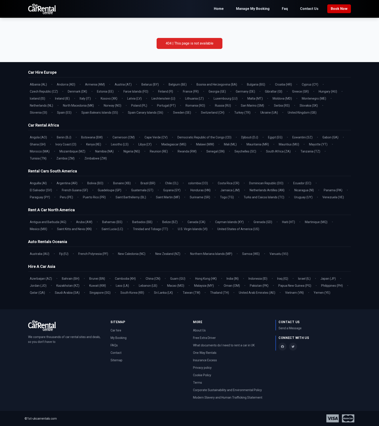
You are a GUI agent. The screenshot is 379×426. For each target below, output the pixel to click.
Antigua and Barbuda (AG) (48, 222)
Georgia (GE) (217, 91)
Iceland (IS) (37, 98)
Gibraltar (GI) (273, 91)
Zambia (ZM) (65, 158)
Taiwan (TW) (191, 292)
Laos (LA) (122, 285)
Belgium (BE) (178, 84)
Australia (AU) (39, 254)
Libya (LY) (145, 144)
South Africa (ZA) (278, 151)
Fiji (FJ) (63, 254)
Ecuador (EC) (302, 183)
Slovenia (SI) (38, 112)
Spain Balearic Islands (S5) (99, 112)
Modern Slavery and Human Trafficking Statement (227, 397)
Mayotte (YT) (318, 144)
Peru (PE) (66, 197)
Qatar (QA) (37, 292)
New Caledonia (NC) (131, 254)
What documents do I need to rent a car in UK (224, 345)
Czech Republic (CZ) (44, 91)
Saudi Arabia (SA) (67, 292)
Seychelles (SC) (245, 151)
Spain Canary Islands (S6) (145, 112)
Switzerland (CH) (212, 112)
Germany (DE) (245, 91)
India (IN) (233, 278)
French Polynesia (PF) (93, 254)
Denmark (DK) (77, 91)
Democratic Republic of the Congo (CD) (204, 137)
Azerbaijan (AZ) (41, 278)
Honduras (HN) (200, 190)
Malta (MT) (255, 98)
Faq (285, 9)
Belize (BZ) (170, 222)
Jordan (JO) (38, 285)
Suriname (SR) (200, 197)
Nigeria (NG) (131, 151)
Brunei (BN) (97, 278)
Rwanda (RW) (187, 151)
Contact (116, 352)
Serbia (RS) (282, 105)
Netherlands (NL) (41, 105)
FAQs (114, 345)
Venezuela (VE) (333, 197)
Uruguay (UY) (303, 197)
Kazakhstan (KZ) (67, 285)
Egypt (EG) (275, 137)
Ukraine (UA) (269, 112)
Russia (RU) (223, 105)
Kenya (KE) (93, 144)
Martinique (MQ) (316, 222)
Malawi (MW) (205, 144)
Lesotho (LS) (120, 144)
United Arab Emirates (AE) (257, 292)
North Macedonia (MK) (78, 105)
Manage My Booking (253, 9)
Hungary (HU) (328, 91)
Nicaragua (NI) (304, 190)
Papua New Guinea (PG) (294, 285)
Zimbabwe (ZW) (95, 158)
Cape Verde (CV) (156, 137)
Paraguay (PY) (40, 197)
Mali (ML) (230, 144)
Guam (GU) (177, 278)
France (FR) (191, 91)
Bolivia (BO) (95, 183)
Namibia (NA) (104, 151)
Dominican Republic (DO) (266, 183)
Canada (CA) (196, 222)
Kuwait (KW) (97, 285)
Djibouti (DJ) (249, 137)
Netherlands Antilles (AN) (267, 190)
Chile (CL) (171, 183)
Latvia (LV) (134, 98)
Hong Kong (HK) (206, 278)
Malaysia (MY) (204, 285)
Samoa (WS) (251, 254)
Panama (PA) (333, 190)
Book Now (339, 9)
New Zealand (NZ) (167, 254)
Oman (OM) (232, 285)
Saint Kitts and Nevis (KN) (74, 229)
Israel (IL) (304, 278)
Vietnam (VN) (294, 292)
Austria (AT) (123, 84)
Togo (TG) (227, 197)
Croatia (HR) (283, 84)
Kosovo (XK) (109, 98)
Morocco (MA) (40, 151)
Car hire (116, 330)
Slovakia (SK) (309, 105)
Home (219, 9)
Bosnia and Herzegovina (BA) (217, 84)
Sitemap (116, 360)
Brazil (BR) (148, 183)
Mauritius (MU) (289, 144)
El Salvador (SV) (41, 190)
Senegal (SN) (215, 151)
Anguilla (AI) (38, 183)
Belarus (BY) (150, 84)
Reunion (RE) (159, 151)
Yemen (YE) (322, 292)
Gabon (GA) (330, 137)
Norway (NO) (112, 105)
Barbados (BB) (142, 222)
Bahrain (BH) (70, 278)
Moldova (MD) (282, 98)
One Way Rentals (204, 352)
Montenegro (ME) (314, 98)
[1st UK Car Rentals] (42, 8)
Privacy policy (202, 367)
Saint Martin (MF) (168, 197)
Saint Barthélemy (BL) (131, 197)
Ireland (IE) (62, 98)
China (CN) (153, 278)
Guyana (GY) (172, 190)
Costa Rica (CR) (228, 183)
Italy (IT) (85, 98)
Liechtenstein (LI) (163, 98)
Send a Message (290, 328)
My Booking (119, 338)
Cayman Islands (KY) (229, 222)
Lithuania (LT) (194, 98)
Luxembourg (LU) (226, 98)
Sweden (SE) (182, 112)
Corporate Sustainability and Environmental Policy (227, 390)
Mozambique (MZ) (72, 151)
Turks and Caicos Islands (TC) (264, 197)
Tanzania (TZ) (310, 151)
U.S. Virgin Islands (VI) (192, 229)
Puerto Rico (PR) (94, 197)
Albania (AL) (38, 84)
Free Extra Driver (204, 338)
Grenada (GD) (263, 222)
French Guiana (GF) (75, 190)
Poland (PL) (139, 105)
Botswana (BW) (92, 137)
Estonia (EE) (105, 91)
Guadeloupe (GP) (109, 190)
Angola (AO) (38, 137)
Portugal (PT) (166, 105)
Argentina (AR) (67, 183)
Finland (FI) (165, 91)
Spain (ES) (64, 112)
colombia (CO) (198, 183)
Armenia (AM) (95, 84)
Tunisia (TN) (38, 158)
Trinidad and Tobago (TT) (150, 229)
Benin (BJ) (64, 137)
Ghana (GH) (38, 144)
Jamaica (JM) (230, 190)
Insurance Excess (205, 360)
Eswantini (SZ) (302, 137)
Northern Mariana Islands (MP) (211, 254)
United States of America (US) (238, 229)
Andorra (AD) (66, 84)
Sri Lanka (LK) (163, 292)
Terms (197, 382)
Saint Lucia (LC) (112, 229)
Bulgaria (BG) (256, 84)
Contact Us (309, 9)
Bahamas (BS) (112, 222)
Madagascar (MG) (173, 144)
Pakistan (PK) (259, 285)
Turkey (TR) (242, 112)
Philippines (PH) (332, 285)
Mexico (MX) (38, 229)
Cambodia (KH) (125, 278)
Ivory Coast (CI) (65, 144)
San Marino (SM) (252, 105)
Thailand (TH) (219, 292)
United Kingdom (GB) (302, 112)
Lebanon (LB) (148, 285)
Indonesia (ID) (257, 278)
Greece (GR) (300, 91)
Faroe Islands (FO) (135, 91)
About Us (199, 330)
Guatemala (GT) (142, 190)
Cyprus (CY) (310, 84)
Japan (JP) (328, 278)
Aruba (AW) (84, 222)
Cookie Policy (202, 375)
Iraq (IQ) (282, 278)
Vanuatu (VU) (279, 254)
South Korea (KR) (132, 292)
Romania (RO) (195, 105)
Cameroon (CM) (124, 137)
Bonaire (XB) (122, 183)
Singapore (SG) (100, 292)
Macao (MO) (175, 285)
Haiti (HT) (288, 222)
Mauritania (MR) (258, 144)
